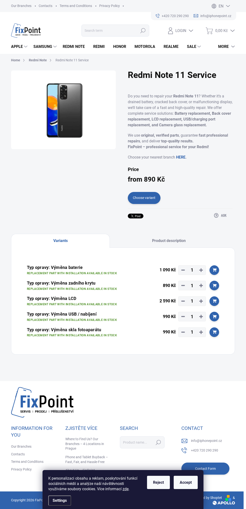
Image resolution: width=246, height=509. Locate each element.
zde (126, 489)
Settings (60, 500)
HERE (180, 157)
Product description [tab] (169, 240)
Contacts (45, 6)
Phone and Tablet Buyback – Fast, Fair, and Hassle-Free (86, 459)
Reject (158, 482)
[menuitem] (20, 46)
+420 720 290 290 (204, 450)
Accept (186, 482)
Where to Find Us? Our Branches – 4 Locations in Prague (84, 443)
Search (143, 30)
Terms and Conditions (76, 6)
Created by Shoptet (207, 498)
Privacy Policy (109, 6)
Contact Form (205, 469)
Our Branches (21, 6)
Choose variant (144, 198)
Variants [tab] (60, 240)
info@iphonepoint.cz (206, 441)
